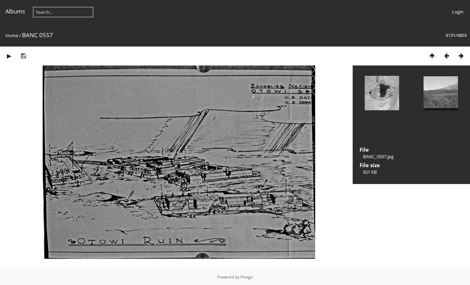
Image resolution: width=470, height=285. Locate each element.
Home (12, 35)
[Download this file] (23, 56)
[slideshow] (9, 56)
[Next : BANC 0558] (461, 56)
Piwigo (247, 277)
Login (457, 12)
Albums (15, 11)
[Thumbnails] (432, 56)
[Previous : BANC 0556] (446, 56)
